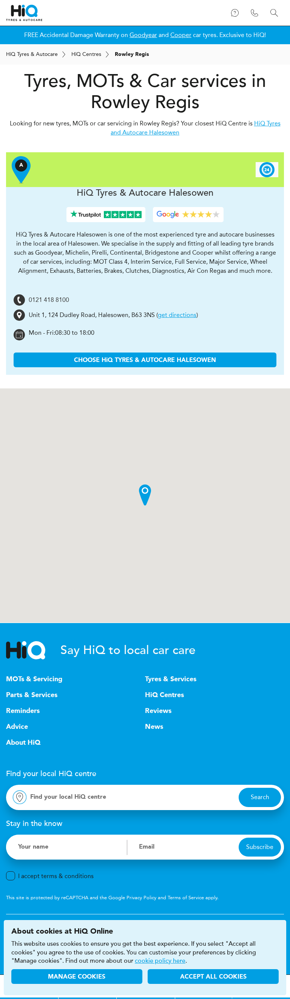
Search (260, 797)
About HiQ (23, 742)
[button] (145, 495)
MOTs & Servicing (34, 679)
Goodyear (143, 35)
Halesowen (145, 192)
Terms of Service (186, 897)
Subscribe (259, 847)
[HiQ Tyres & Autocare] (24, 13)
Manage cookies (76, 977)
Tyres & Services (170, 679)
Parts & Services (31, 695)
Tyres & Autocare (32, 54)
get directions (177, 315)
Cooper (180, 35)
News (154, 727)
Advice (17, 727)
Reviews (158, 711)
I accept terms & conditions (56, 876)
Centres (86, 54)
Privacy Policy (141, 897)
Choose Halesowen (145, 360)
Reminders (23, 711)
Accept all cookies (213, 977)
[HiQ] (33, 650)
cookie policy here (160, 961)
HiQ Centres (164, 695)
